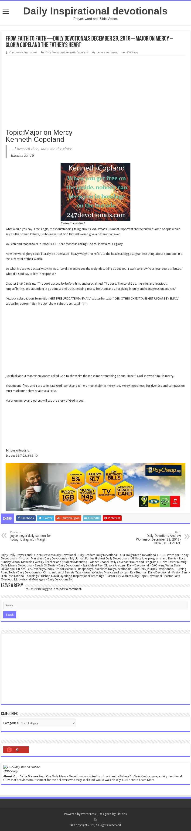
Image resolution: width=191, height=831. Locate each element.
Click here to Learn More (138, 780)
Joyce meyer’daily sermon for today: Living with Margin (30, 536)
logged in (48, 589)
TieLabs (121, 814)
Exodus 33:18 (22, 155)
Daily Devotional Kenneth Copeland (66, 52)
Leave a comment (107, 52)
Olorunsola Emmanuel (23, 52)
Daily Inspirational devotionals (95, 11)
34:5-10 (32, 455)
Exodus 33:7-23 (16, 455)
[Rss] (95, 819)
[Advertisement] (95, 90)
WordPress (88, 814)
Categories (10, 723)
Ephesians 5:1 (73, 385)
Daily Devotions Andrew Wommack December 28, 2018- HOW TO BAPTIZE (158, 538)
